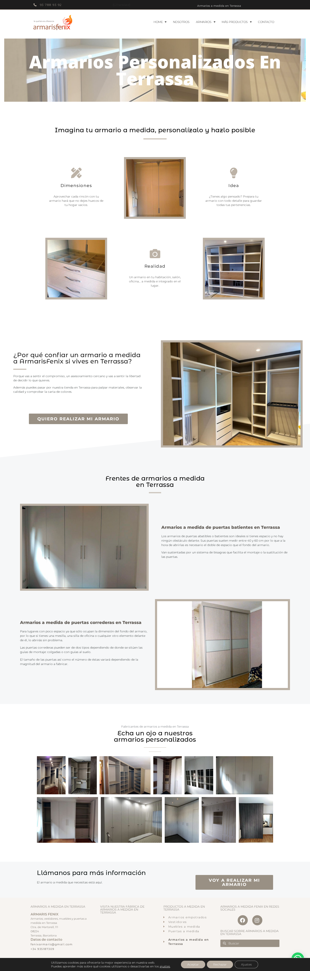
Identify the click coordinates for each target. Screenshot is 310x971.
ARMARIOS (204, 22)
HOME (158, 22)
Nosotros (181, 22)
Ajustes (246, 964)
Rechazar (220, 964)
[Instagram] (257, 920)
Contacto (266, 22)
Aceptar (193, 964)
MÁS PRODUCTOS (235, 22)
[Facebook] (243, 920)
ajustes (165, 966)
